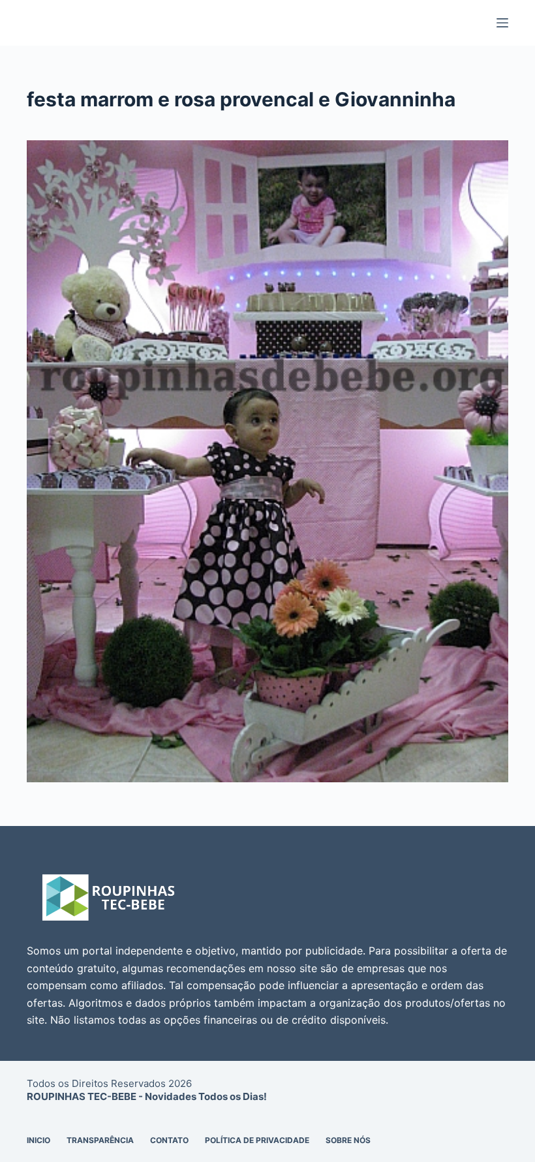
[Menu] (502, 23)
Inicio (38, 1140)
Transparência (100, 1140)
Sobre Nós (348, 1140)
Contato (169, 1140)
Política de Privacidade (257, 1140)
